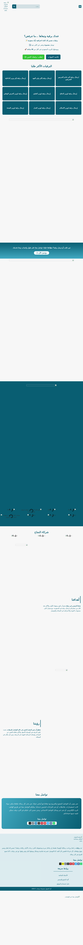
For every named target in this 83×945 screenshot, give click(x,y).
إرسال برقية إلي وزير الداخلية (15, 78)
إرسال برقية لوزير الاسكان (68, 108)
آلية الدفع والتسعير (63, 879)
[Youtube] (45, 823)
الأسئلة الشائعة (63, 875)
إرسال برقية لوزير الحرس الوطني (15, 94)
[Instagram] (39, 823)
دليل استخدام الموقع (63, 884)
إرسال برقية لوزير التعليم (42, 94)
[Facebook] (51, 823)
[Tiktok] (33, 823)
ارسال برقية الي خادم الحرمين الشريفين (68, 78)
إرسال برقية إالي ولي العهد (42, 78)
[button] (80, 6)
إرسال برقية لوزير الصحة (15, 108)
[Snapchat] (63, 864)
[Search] (14, 6)
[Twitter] (48, 823)
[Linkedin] (36, 823)
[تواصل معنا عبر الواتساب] (72, 897)
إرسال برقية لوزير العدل (42, 108)
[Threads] (30, 823)
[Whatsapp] (54, 823)
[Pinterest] (42, 823)
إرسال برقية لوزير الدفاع (68, 94)
